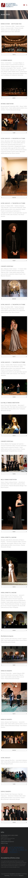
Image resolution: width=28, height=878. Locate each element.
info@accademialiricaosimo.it (7, 841)
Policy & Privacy (4, 843)
